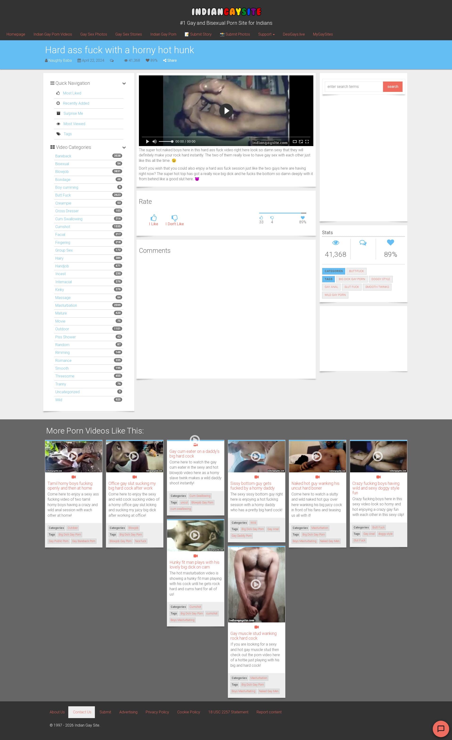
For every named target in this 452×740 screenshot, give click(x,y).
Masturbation (66, 305)
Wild (58, 400)
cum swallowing (181, 509)
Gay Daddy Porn (242, 535)
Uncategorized (67, 392)
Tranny (60, 384)
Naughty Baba (60, 60)
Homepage (16, 34)
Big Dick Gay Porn (352, 279)
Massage (63, 297)
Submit (105, 712)
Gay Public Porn (59, 541)
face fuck (140, 541)
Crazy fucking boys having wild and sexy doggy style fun (376, 488)
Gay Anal (331, 287)
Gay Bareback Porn (83, 541)
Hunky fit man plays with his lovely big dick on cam (194, 564)
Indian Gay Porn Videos (52, 34)
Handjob (62, 266)
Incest (60, 274)
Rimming (62, 352)
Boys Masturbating (304, 541)
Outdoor (62, 329)
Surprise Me (73, 113)
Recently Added (75, 103)
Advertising (128, 712)
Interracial (63, 282)
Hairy (59, 258)
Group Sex (64, 250)
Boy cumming (66, 187)
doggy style (380, 279)
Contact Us (82, 712)
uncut (184, 502)
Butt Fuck (63, 195)
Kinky (59, 289)
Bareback (63, 156)
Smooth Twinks (377, 287)
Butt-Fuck (356, 271)
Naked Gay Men (329, 541)
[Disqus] (226, 316)
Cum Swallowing (68, 219)
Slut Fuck (351, 287)
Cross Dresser (67, 211)
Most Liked (71, 93)
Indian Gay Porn (163, 34)
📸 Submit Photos (235, 34)
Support (265, 34)
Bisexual (62, 164)
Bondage (62, 179)
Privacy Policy (157, 712)
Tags (67, 134)
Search (392, 86)
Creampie (63, 203)
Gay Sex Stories (128, 34)
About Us (57, 712)
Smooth (62, 368)
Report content (269, 712)
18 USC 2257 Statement (228, 712)
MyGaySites (323, 34)
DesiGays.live (294, 34)
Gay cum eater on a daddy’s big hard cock (194, 453)
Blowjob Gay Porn (121, 541)
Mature (61, 313)
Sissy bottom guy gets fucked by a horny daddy (252, 486)
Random (62, 345)
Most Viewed (74, 124)
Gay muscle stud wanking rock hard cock (253, 636)
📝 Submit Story (198, 34)
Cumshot (62, 227)
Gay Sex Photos (93, 34)
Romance (63, 360)
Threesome (64, 376)
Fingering (62, 242)
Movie (60, 321)
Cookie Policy (188, 712)
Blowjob (62, 171)
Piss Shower (65, 337)
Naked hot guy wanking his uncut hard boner (315, 486)
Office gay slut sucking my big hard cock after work (132, 486)
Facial (60, 234)
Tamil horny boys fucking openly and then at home (70, 486)
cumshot (212, 613)
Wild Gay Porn (335, 295)
